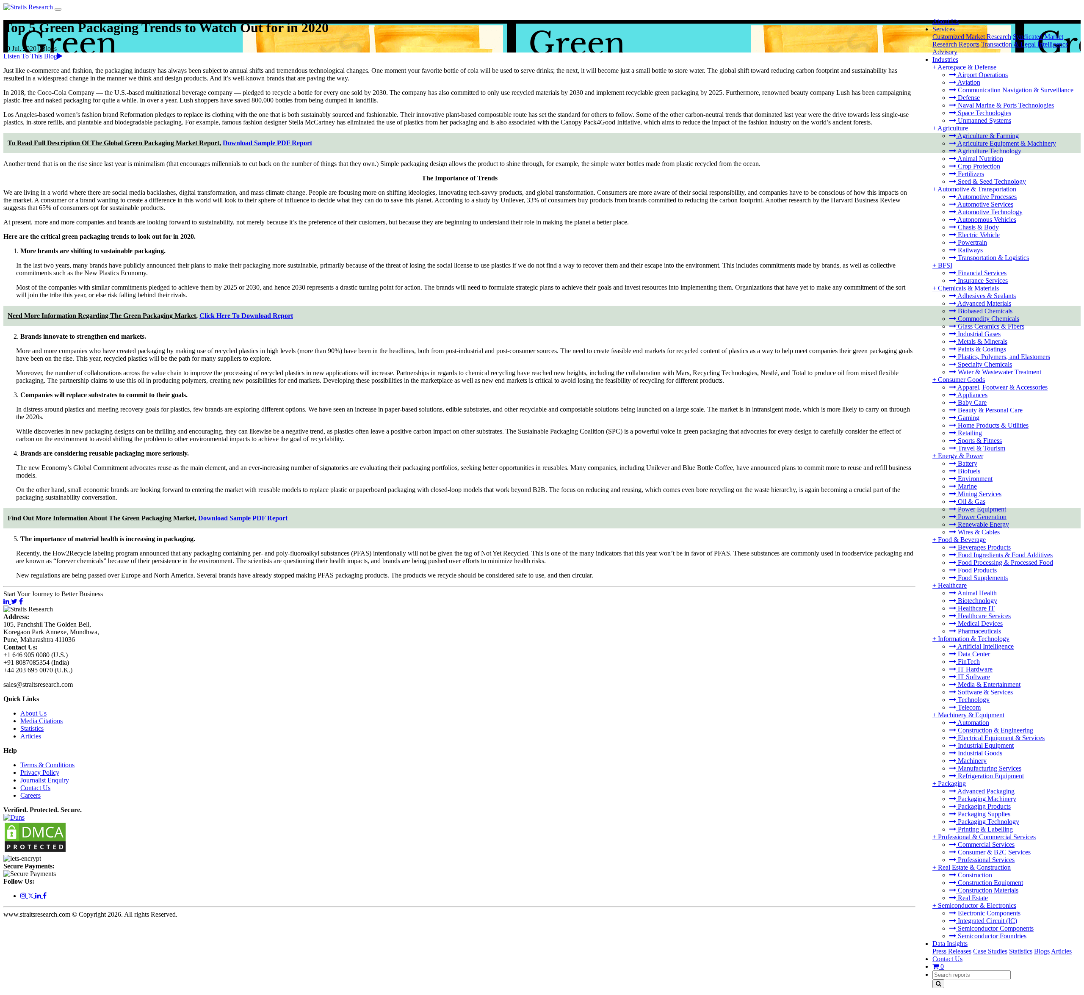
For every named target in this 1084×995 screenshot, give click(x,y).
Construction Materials (987, 890)
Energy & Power (960, 455)
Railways (969, 250)
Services (943, 29)
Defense (968, 97)
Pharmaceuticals (978, 631)
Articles (1061, 951)
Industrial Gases (978, 333)
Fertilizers (970, 173)
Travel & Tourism (980, 448)
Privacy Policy (39, 772)
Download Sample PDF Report (267, 142)
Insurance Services (982, 280)
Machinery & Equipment (971, 715)
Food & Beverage (962, 539)
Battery (966, 463)
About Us (945, 21)
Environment (974, 478)
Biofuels (968, 471)
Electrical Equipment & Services (1000, 737)
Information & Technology (973, 638)
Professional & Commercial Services (987, 836)
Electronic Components (988, 913)
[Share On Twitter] (14, 601)
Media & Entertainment (988, 684)
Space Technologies (983, 112)
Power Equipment (981, 509)
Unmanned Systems (983, 120)
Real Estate (972, 897)
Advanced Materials (983, 303)
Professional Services (985, 859)
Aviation (968, 82)
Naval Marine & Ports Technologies (1005, 105)
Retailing (969, 433)
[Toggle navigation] (58, 9)
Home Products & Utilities (992, 425)
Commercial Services (985, 844)
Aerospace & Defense (966, 67)
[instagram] (24, 895)
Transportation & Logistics (992, 257)
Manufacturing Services (988, 768)
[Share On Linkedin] (7, 601)
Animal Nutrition (979, 158)
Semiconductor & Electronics (977, 905)
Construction (974, 875)
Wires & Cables (978, 532)
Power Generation (981, 516)
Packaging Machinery (986, 798)
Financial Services (981, 272)
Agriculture (952, 128)
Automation (972, 722)
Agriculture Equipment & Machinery (1006, 143)
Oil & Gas (970, 501)
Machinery (971, 760)
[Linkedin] (39, 895)
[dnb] (14, 817)
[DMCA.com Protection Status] (35, 850)
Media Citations (41, 720)
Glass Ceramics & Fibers (990, 326)
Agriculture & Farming (987, 135)
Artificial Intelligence (985, 646)
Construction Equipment (989, 882)
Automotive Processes (986, 196)
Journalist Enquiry (44, 780)
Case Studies (990, 951)
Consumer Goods (961, 379)
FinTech (968, 661)
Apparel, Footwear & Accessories (1002, 387)
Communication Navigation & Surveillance (1014, 90)
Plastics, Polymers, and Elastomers (1003, 356)
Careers (30, 795)
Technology (973, 699)
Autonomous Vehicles (986, 219)
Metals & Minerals (981, 341)
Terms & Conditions (47, 764)
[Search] (938, 983)
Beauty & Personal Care (989, 410)
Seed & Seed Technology (991, 181)
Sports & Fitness (979, 440)
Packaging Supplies (983, 814)
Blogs (1042, 951)
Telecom (968, 707)
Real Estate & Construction (974, 867)
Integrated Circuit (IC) (986, 920)
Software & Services (984, 692)
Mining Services (978, 494)
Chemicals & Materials (968, 288)
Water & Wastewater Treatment (998, 372)
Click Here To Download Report (246, 315)
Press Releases (951, 951)
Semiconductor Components (995, 928)
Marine (966, 486)
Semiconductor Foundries (991, 936)
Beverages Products (983, 547)
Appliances (971, 394)
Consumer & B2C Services (993, 852)
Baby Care (971, 402)
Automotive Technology (989, 212)
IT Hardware (974, 669)
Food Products (976, 570)
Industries (945, 59)
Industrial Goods (979, 753)
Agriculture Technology (988, 151)
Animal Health (976, 593)
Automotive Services (984, 204)
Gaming (967, 417)
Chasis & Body (977, 227)
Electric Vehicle (978, 234)
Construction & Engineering (994, 730)
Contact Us (947, 958)
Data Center (973, 654)
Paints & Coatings (981, 349)
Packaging (952, 783)
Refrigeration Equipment (990, 775)
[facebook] (45, 895)
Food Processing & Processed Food (1004, 562)
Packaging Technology (987, 821)
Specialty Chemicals (984, 364)
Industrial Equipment (985, 745)
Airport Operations (982, 74)
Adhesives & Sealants (986, 295)
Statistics (1020, 951)
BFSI (945, 265)
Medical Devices (979, 623)
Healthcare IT (975, 608)
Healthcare (952, 585)
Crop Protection (978, 166)
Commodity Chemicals (987, 318)
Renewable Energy (982, 524)
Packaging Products (983, 806)
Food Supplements (982, 577)
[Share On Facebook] (21, 601)
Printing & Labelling (984, 829)
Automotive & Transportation (976, 189)
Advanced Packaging (985, 791)
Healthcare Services (983, 615)
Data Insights (950, 943)
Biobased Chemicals (984, 311)
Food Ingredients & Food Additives (1004, 554)
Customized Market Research (971, 36)
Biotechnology (976, 600)
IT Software (973, 676)
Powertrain (971, 242)
